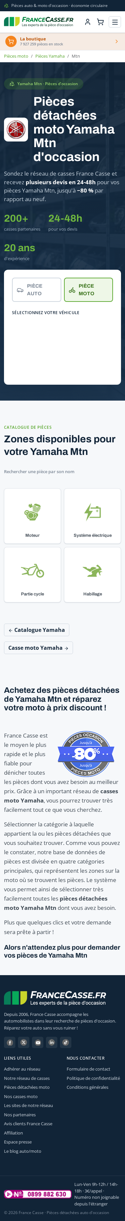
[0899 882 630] (38, 1194)
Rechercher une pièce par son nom (39, 471)
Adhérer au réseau (22, 1069)
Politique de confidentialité (93, 1078)
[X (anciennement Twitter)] (23, 1042)
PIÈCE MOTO (86, 289)
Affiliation (13, 1133)
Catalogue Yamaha (39, 630)
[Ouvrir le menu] (115, 22)
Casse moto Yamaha (36, 647)
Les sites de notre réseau (28, 1105)
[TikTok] (65, 1042)
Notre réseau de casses (27, 1078)
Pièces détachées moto (27, 1087)
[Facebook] (9, 1042)
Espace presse (18, 1142)
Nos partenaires (20, 1115)
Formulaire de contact (88, 1069)
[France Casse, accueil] (38, 21)
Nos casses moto (21, 1096)
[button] (32, 516)
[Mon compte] (87, 22)
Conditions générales (87, 1087)
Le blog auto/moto (22, 1151)
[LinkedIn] (51, 1042)
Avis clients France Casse (28, 1124)
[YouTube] (37, 1042)
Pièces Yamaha (50, 56)
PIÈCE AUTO (34, 289)
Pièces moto (16, 56)
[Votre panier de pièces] (100, 22)
